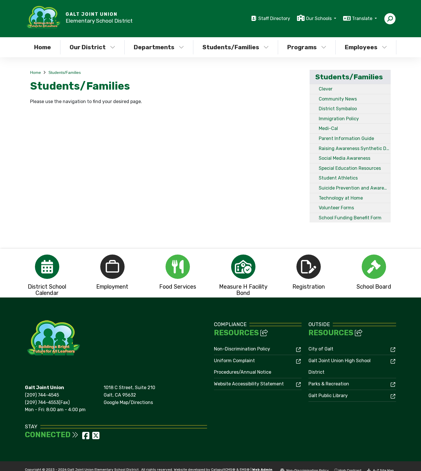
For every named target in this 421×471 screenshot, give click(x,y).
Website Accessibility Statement (249, 384)
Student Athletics (338, 178)
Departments (154, 47)
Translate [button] (362, 18)
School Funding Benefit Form (350, 217)
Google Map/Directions (128, 402)
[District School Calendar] (46, 267)
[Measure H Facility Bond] (243, 267)
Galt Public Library (328, 395)
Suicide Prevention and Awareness (355, 188)
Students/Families (230, 47)
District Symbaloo (338, 108)
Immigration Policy (339, 118)
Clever (326, 89)
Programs (302, 47)
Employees (361, 47)
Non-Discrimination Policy (242, 349)
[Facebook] (86, 437)
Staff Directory (274, 18)
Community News (338, 99)
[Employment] (112, 267)
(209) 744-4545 (42, 395)
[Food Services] (177, 267)
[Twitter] (95, 437)
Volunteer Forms (336, 207)
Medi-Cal (328, 128)
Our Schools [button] (319, 18)
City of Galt (320, 349)
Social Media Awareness (344, 158)
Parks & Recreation (328, 384)
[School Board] (374, 267)
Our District (88, 47)
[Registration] (308, 267)
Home (42, 47)
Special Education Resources (350, 168)
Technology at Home (341, 198)
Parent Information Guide (346, 138)
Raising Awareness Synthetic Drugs (355, 148)
